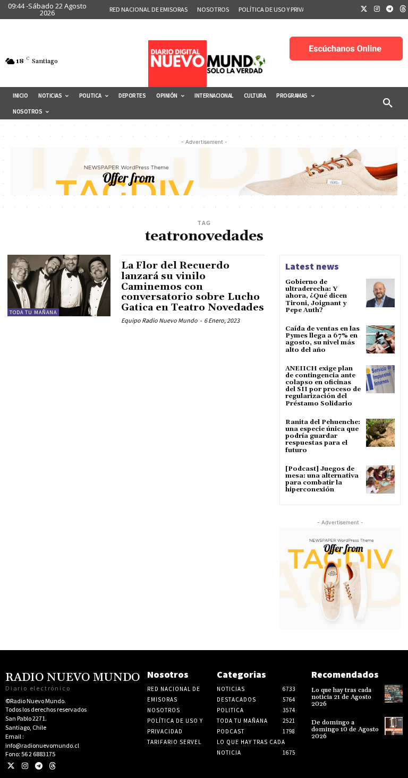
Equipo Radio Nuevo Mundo (159, 320)
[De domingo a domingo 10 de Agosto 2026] (394, 726)
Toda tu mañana (33, 312)
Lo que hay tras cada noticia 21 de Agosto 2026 (341, 697)
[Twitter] (364, 9)
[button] (388, 103)
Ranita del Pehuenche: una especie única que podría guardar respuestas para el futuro (322, 436)
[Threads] (52, 766)
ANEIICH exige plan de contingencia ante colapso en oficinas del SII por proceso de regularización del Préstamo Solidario (323, 386)
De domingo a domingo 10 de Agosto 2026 (345, 729)
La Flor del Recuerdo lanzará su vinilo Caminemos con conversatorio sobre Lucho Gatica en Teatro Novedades (192, 287)
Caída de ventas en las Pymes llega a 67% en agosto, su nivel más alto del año (322, 339)
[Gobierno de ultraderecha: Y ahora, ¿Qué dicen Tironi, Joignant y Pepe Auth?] (380, 293)
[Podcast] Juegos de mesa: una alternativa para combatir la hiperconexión (322, 479)
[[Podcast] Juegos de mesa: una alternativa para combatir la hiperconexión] (380, 479)
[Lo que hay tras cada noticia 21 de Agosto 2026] (394, 694)
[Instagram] (377, 9)
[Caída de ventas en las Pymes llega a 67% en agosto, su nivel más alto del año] (380, 339)
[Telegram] (390, 9)
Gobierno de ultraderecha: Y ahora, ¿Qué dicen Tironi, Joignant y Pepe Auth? (316, 296)
